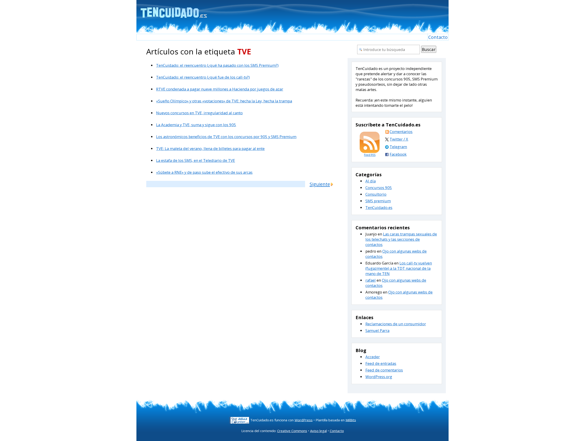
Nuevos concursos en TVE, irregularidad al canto (199, 112)
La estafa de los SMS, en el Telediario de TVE (195, 160)
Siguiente (320, 184)
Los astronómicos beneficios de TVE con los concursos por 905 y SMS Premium (226, 136)
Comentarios (401, 131)
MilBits (351, 419)
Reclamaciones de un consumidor (395, 323)
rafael (370, 280)
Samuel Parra (377, 330)
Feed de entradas (380, 363)
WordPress (304, 419)
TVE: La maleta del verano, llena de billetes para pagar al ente (210, 148)
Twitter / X (399, 139)
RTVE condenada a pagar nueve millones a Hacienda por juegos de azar (219, 89)
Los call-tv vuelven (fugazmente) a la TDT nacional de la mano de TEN (398, 268)
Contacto (438, 37)
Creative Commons (292, 430)
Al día (370, 181)
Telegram (398, 146)
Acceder (372, 356)
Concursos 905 (378, 187)
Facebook (398, 154)
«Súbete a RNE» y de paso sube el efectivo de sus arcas (204, 172)
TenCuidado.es (378, 207)
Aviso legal (318, 430)
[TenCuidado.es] (173, 9)
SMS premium (378, 200)
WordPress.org (378, 376)
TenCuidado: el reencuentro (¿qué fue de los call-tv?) (203, 77)
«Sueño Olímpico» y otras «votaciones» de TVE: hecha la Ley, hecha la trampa (224, 101)
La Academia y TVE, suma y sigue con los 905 (196, 124)
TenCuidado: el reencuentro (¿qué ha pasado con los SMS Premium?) (217, 65)
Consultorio (375, 194)
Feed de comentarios (384, 370)
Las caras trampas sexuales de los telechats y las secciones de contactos (401, 239)
